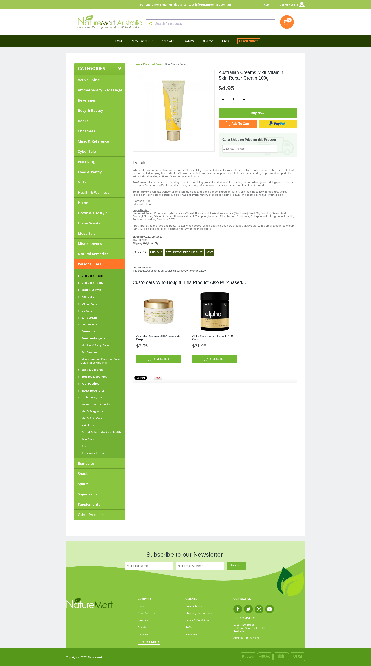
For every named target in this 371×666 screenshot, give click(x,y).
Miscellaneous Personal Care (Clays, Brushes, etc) (100, 361)
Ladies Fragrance (92, 397)
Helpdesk (191, 634)
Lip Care (86, 310)
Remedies (86, 463)
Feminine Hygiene (92, 338)
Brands (142, 627)
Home (83, 202)
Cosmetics (87, 331)
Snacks (83, 473)
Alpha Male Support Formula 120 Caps (212, 337)
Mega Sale (87, 233)
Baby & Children (91, 369)
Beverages (87, 100)
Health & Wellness (93, 192)
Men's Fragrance (91, 411)
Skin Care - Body (91, 283)
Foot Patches (89, 383)
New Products (146, 613)
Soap (84, 446)
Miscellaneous (90, 243)
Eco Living (86, 162)
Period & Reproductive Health (100, 432)
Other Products (91, 514)
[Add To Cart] (158, 362)
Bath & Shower (90, 289)
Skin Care (87, 439)
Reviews (143, 634)
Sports (83, 484)
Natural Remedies (93, 254)
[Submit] (150, 24)
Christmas (86, 131)
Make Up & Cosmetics (95, 404)
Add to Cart (240, 123)
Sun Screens (88, 317)
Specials (143, 620)
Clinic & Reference (93, 141)
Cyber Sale (87, 151)
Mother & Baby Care (94, 345)
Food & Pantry (90, 172)
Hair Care (87, 296)
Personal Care (152, 64)
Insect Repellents (92, 390)
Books (83, 121)
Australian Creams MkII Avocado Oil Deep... (158, 337)
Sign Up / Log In (288, 4)
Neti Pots (87, 425)
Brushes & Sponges (93, 376)
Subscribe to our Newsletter (184, 554)
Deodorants (88, 324)
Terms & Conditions (197, 620)
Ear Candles (88, 352)
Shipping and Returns (199, 613)
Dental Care (88, 303)
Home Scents (89, 223)
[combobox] (210, 23)
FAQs (189, 627)
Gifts (82, 182)
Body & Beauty (90, 110)
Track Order (249, 41)
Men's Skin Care (91, 418)
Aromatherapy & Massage (100, 90)
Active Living (89, 80)
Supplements (89, 504)
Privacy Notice (194, 605)
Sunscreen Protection (95, 453)
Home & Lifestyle (93, 213)
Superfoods (87, 494)
